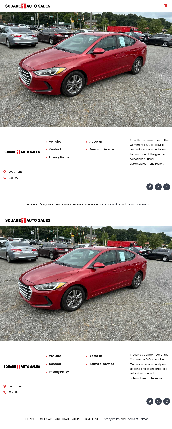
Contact (55, 149)
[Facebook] (149, 186)
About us (96, 142)
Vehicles (55, 142)
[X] (158, 186)
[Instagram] (166, 186)
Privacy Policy (59, 157)
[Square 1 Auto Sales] (27, 6)
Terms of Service (101, 149)
